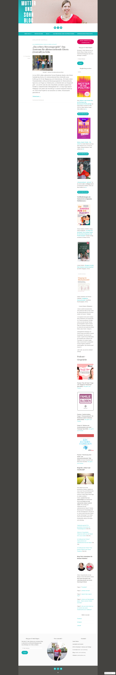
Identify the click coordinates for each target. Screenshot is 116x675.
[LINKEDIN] (61, 668)
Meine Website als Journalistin (85, 41)
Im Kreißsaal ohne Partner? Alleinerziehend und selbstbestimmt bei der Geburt (84, 540)
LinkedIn (79, 625)
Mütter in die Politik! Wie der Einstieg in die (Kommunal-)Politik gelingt (85, 102)
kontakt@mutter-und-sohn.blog (80, 649)
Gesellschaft (52, 44)
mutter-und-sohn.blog (80, 652)
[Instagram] (58, 27)
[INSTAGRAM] (58, 668)
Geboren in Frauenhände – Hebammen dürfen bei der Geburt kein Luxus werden (85, 534)
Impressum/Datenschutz (85, 33)
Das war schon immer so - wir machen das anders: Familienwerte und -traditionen (85, 607)
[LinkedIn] (61, 27)
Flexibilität (84, 587)
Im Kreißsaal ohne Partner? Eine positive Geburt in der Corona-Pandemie (84, 549)
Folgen (80, 63)
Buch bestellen (83, 113)
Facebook (79, 618)
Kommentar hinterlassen (38, 100)
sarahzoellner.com (81, 655)
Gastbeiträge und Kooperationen (63, 33)
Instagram (79, 622)
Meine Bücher (39, 33)
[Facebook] (55, 27)
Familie (45, 44)
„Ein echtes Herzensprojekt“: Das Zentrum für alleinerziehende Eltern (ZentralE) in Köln (50, 49)
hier (86, 109)
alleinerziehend (38, 44)
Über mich (27, 33)
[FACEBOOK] (55, 668)
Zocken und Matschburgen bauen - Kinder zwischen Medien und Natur (85, 601)
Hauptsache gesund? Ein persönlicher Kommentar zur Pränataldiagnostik (83, 527)
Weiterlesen (37, 96)
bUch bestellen (83, 192)
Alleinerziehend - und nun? (84, 182)
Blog (47, 33)
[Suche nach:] (85, 72)
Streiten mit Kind (85, 590)
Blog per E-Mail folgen (85, 47)
